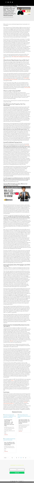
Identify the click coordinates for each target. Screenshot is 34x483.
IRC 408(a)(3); (20, 56)
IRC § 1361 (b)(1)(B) (13, 79)
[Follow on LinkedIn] (12, 2)
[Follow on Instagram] (10, 2)
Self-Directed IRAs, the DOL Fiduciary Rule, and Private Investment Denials (24, 421)
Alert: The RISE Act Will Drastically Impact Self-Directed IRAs (9, 443)
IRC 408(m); (14, 56)
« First (5, 457)
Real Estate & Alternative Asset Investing (9, 429)
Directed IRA (27, 87)
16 (16, 457)
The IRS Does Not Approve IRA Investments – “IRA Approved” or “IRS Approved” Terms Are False (9, 422)
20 (25, 457)
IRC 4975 (27, 145)
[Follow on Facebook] (6, 2)
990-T (12, 380)
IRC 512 (11, 341)
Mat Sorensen (6, 17)
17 (18, 457)
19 (23, 457)
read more (6, 434)
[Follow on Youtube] (8, 2)
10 (12, 457)
